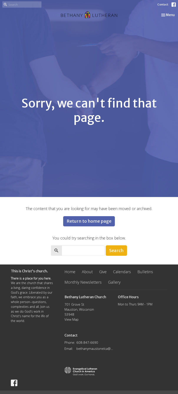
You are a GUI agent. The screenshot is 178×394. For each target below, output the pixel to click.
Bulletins (145, 271)
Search (116, 250)
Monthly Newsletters (83, 282)
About (87, 271)
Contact (162, 4)
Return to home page (89, 221)
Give (103, 271)
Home (69, 271)
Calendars (122, 271)
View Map (71, 319)
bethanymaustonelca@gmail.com (95, 348)
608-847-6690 (87, 342)
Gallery (114, 282)
